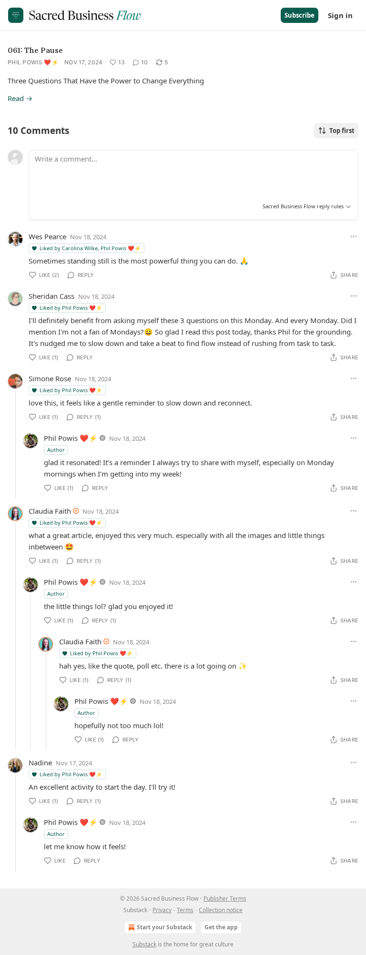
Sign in (340, 15)
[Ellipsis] (353, 236)
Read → (20, 98)
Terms (185, 910)
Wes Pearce (47, 236)
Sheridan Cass (51, 296)
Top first (342, 130)
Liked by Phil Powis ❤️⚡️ (71, 307)
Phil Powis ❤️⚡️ (33, 62)
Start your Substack (164, 927)
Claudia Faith (50, 511)
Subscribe (300, 15)
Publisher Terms (224, 898)
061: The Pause (35, 50)
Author (56, 449)
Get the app (221, 927)
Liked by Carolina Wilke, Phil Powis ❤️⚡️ (90, 248)
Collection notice (221, 910)
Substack (144, 944)
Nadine (40, 762)
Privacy (162, 910)
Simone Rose (50, 378)
